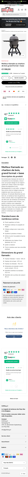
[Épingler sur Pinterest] (14, 157)
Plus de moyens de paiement (14, 86)
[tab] (5, 162)
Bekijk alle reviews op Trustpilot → (14, 151)
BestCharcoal (5, 60)
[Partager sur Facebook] (11, 157)
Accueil (3, 30)
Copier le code (21, 24)
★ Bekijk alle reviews (12, 123)
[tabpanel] (14, 222)
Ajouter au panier (19, 77)
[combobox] (14, 14)
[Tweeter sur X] (8, 157)
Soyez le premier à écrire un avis (14, 336)
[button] (22, 9)
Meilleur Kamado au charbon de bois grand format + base (14, 31)
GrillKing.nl (7, 473)
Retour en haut (14, 398)
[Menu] (25, 9)
